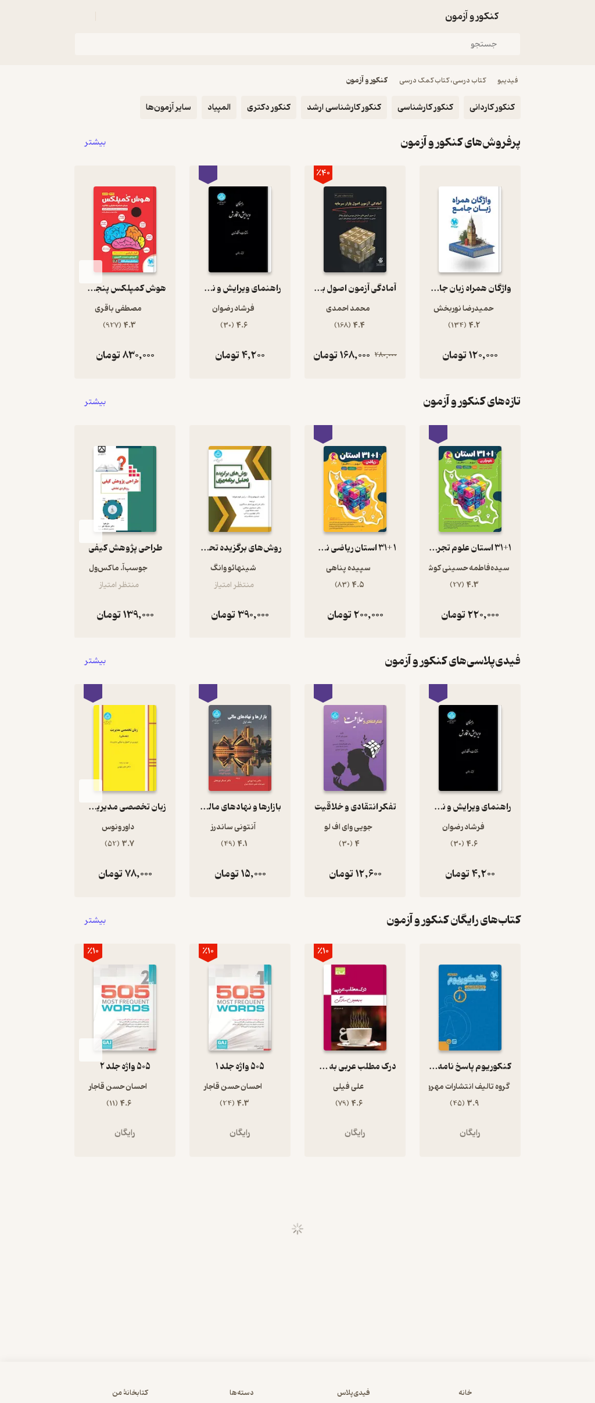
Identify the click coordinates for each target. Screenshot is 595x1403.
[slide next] (90, 271)
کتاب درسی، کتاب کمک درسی (442, 80)
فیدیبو (507, 80)
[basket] (110, 16)
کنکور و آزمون (367, 80)
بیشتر (95, 142)
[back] (514, 16)
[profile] (81, 16)
